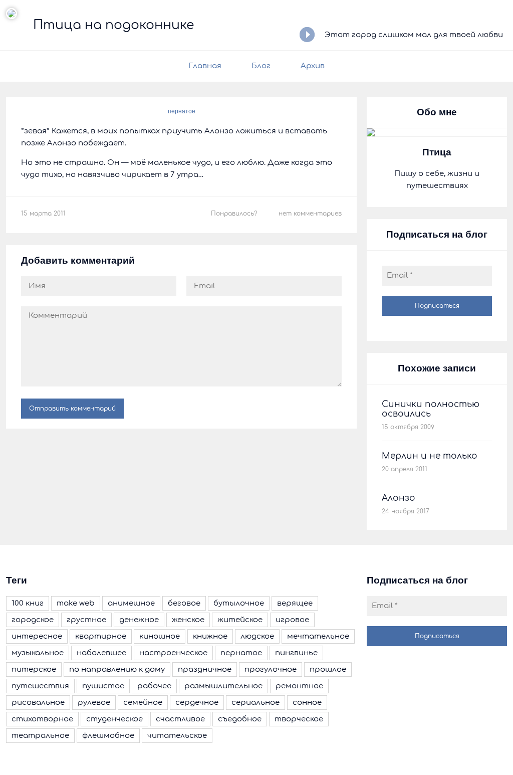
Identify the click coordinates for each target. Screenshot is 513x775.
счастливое (180, 719)
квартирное (100, 636)
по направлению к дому (117, 669)
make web (76, 603)
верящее (295, 603)
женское (188, 620)
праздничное (204, 669)
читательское (177, 735)
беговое (184, 603)
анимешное (131, 603)
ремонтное (299, 686)
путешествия (40, 686)
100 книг (28, 603)
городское (33, 620)
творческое (299, 719)
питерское (34, 669)
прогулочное (270, 669)
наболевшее (101, 653)
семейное (142, 702)
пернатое (181, 111)
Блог (261, 66)
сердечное (196, 702)
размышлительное (223, 686)
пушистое (103, 686)
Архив (313, 66)
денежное (139, 620)
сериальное (255, 702)
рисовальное (38, 702)
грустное (86, 620)
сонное (307, 702)
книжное (210, 636)
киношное (159, 636)
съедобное (240, 719)
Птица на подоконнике (113, 25)
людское (257, 636)
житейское (240, 620)
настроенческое (173, 653)
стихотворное (42, 719)
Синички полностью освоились (430, 409)
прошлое (328, 669)
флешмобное (108, 735)
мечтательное (318, 636)
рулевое (94, 702)
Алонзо (398, 498)
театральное (40, 735)
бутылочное (238, 603)
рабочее (154, 686)
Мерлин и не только (429, 456)
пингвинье (296, 653)
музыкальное (38, 653)
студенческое (114, 719)
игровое (292, 620)
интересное (37, 636)
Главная (204, 66)
